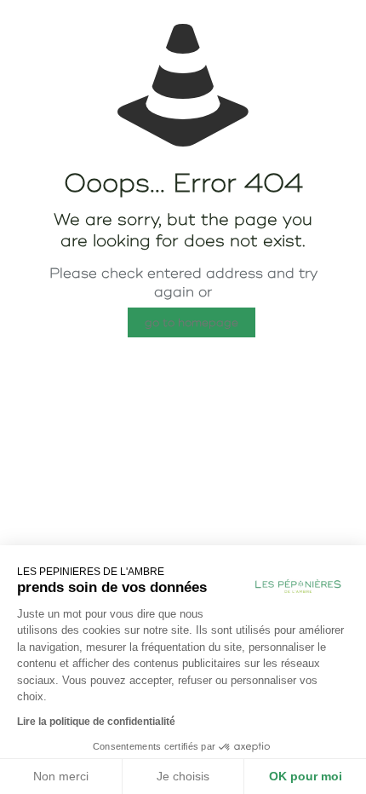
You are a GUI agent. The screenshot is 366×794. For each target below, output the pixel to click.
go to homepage (191, 322)
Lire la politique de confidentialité (96, 722)
